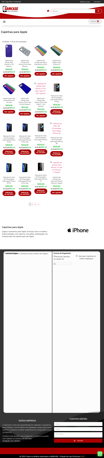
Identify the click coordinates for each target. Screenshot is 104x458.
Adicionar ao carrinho (56, 112)
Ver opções (9, 76)
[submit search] (98, 11)
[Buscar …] (73, 11)
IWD (83, 456)
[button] (4, 21)
